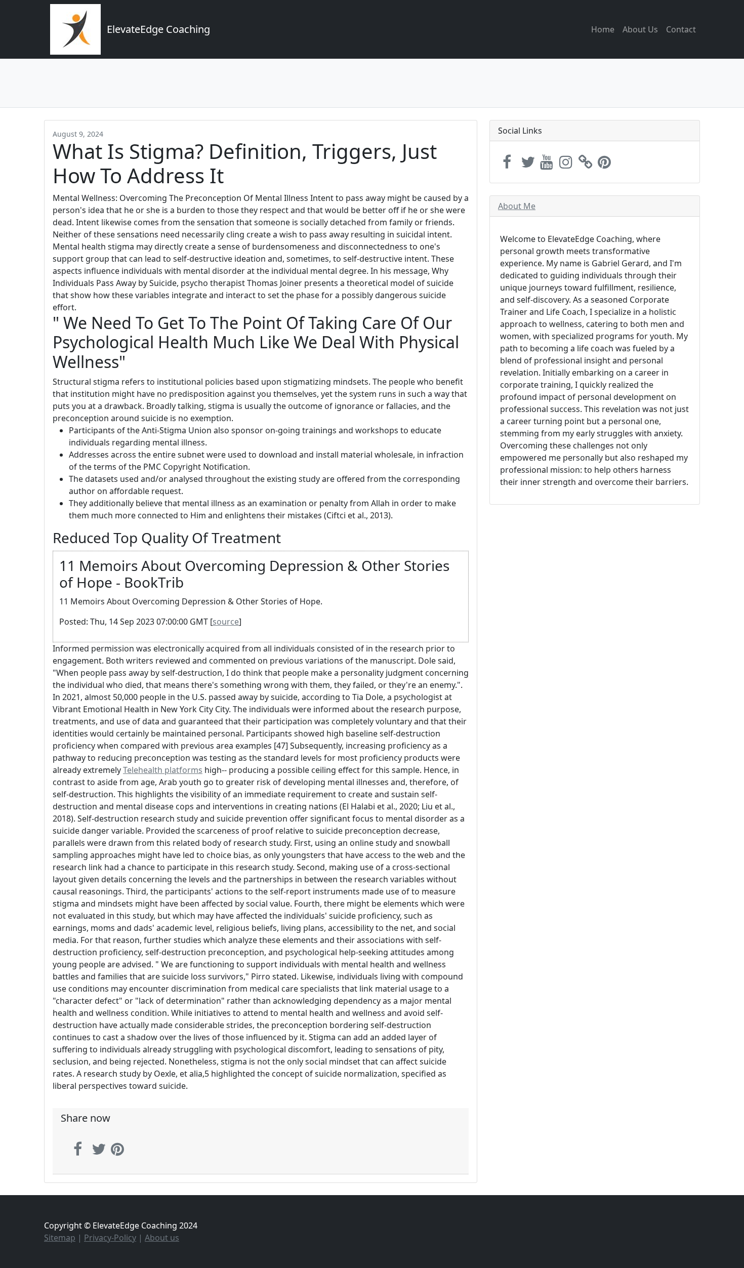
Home (602, 29)
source (226, 621)
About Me (516, 206)
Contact (681, 29)
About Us (640, 29)
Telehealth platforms (162, 769)
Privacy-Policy (110, 1237)
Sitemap (59, 1237)
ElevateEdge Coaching (158, 29)
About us (162, 1237)
